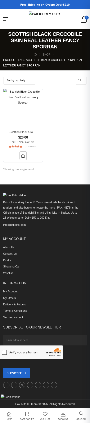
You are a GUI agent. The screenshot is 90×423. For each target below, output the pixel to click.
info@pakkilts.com (14, 224)
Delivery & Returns (14, 304)
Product (8, 260)
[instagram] (6, 385)
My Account (10, 291)
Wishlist (8, 273)
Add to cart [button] (23, 155)
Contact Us (10, 253)
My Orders (9, 298)
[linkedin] (54, 385)
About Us (8, 247)
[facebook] (14, 385)
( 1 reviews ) (31, 146)
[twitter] (22, 385)
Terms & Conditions (15, 310)
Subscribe (14, 373)
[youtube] (38, 385)
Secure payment (13, 317)
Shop (46, 54)
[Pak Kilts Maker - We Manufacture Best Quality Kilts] (45, 19)
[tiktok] (46, 385)
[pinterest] (30, 385)
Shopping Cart (11, 266)
